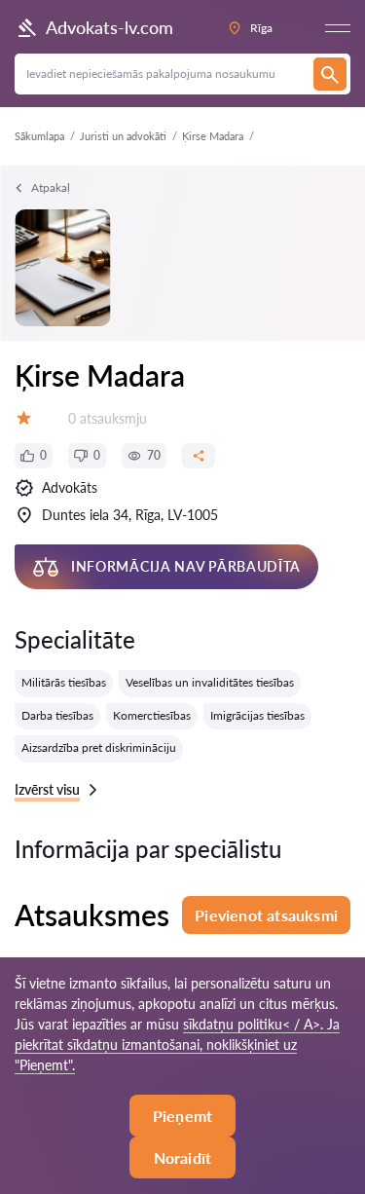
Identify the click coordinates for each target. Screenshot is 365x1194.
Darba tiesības (57, 715)
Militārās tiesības (63, 682)
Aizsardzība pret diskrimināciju (98, 747)
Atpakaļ (50, 187)
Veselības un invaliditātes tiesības (210, 682)
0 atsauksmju (107, 418)
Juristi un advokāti (123, 136)
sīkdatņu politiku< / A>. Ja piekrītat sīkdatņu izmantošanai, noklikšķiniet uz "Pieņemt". (177, 1044)
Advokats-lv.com (109, 27)
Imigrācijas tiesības (257, 715)
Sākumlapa (39, 136)
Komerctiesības (152, 715)
